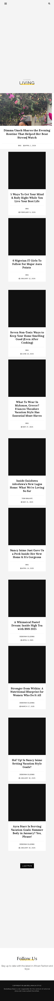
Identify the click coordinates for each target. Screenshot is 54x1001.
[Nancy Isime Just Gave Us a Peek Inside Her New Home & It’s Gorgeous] (27, 526)
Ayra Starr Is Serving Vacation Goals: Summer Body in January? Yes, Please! (27, 831)
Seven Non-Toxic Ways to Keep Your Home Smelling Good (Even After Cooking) (27, 337)
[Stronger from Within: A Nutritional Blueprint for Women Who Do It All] (27, 664)
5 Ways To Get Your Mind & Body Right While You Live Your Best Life (27, 198)
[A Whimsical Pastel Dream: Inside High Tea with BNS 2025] (27, 598)
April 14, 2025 (28, 568)
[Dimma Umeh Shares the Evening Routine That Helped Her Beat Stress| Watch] (26, 109)
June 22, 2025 (28, 354)
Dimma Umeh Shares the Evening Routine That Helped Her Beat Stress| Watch (27, 134)
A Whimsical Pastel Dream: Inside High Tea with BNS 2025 (27, 625)
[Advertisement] (27, 43)
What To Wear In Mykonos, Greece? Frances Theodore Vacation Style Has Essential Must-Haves (27, 408)
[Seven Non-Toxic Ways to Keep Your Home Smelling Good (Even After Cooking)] (27, 308)
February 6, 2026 (27, 212)
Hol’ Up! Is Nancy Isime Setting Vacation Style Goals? (27, 763)
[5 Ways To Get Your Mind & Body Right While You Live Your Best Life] (27, 170)
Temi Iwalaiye (27, 498)
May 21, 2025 (27, 502)
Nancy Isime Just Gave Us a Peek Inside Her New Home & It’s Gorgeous (27, 554)
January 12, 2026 (27, 278)
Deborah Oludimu (27, 636)
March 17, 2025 (27, 706)
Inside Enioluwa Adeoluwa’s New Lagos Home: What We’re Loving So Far (27, 486)
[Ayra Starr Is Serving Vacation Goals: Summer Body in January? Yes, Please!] (27, 802)
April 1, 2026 (30, 145)
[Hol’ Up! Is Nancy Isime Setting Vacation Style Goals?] (27, 736)
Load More (27, 866)
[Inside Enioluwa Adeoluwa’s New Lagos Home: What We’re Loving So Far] (27, 457)
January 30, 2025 (27, 778)
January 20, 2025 (27, 848)
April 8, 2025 (27, 640)
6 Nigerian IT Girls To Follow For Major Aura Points (27, 264)
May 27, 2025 (27, 427)
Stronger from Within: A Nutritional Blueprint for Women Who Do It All (27, 692)
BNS (19, 145)
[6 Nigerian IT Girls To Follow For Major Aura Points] (27, 236)
